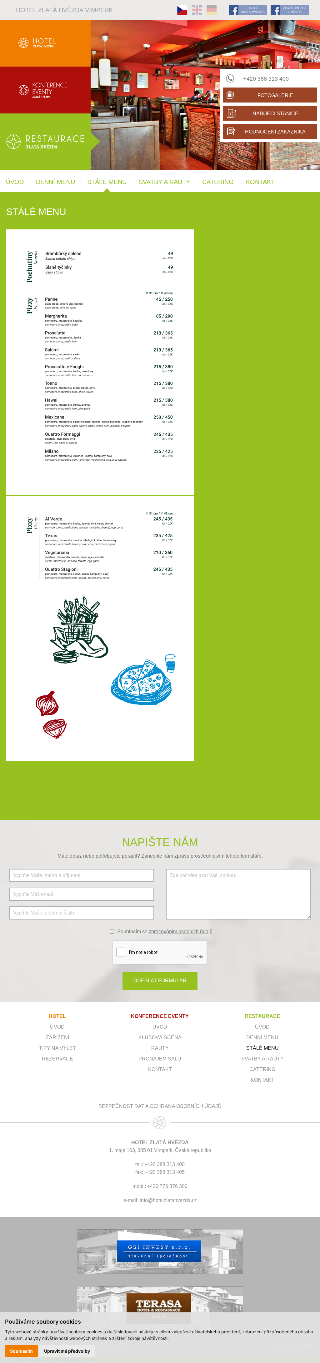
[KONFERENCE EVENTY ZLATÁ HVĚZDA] (45, 90)
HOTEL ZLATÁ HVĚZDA (253, 9)
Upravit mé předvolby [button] (67, 1351)
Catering (218, 181)
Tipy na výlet (57, 1048)
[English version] (197, 10)
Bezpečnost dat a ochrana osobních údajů (160, 1106)
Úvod (15, 181)
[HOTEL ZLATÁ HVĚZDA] (45, 43)
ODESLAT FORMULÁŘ (160, 980)
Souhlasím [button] (21, 1351)
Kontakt (260, 181)
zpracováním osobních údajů (180, 931)
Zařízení (57, 1037)
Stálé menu (107, 181)
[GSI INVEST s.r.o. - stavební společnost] (160, 1251)
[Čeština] (182, 10)
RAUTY (160, 1048)
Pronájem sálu (159, 1058)
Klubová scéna (160, 1037)
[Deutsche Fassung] (212, 10)
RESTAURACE (262, 1016)
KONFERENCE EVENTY (160, 1016)
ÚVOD (159, 1027)
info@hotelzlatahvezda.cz (168, 1200)
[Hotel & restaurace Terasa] (160, 1308)
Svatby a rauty (164, 181)
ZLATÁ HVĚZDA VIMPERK (295, 9)
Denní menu (55, 181)
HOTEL (57, 1016)
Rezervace (57, 1058)
